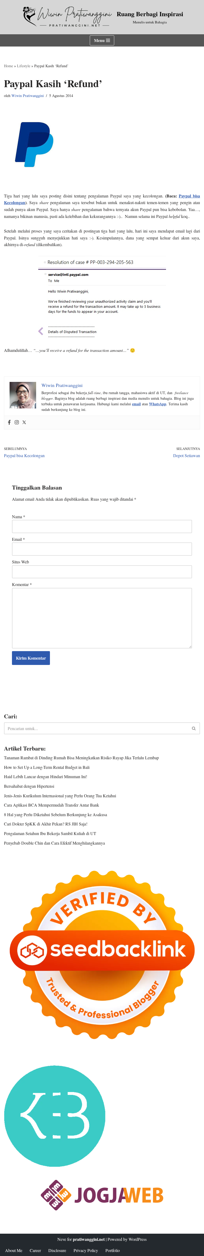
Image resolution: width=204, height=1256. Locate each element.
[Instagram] (16, 422)
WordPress (138, 1239)
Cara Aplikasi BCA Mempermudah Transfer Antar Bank (51, 805)
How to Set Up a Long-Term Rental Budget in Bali (47, 767)
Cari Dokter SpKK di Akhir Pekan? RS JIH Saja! (45, 824)
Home (8, 65)
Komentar (22, 584)
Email (18, 539)
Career (35, 1250)
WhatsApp (157, 404)
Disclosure (57, 1250)
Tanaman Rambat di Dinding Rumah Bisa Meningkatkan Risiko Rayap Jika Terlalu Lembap (81, 757)
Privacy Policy (86, 1250)
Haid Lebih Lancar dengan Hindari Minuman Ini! (45, 776)
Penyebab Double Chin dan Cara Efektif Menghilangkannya (54, 843)
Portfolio (112, 1250)
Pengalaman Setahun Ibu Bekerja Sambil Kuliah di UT (50, 833)
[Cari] (194, 728)
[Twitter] (24, 422)
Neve (61, 1239)
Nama (18, 516)
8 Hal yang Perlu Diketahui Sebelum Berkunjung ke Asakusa (55, 814)
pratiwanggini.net (89, 1239)
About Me (13, 1250)
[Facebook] (9, 422)
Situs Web (20, 561)
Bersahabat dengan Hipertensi (29, 786)
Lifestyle (23, 65)
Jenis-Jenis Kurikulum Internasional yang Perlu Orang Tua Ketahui (60, 795)
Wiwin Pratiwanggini (27, 95)
